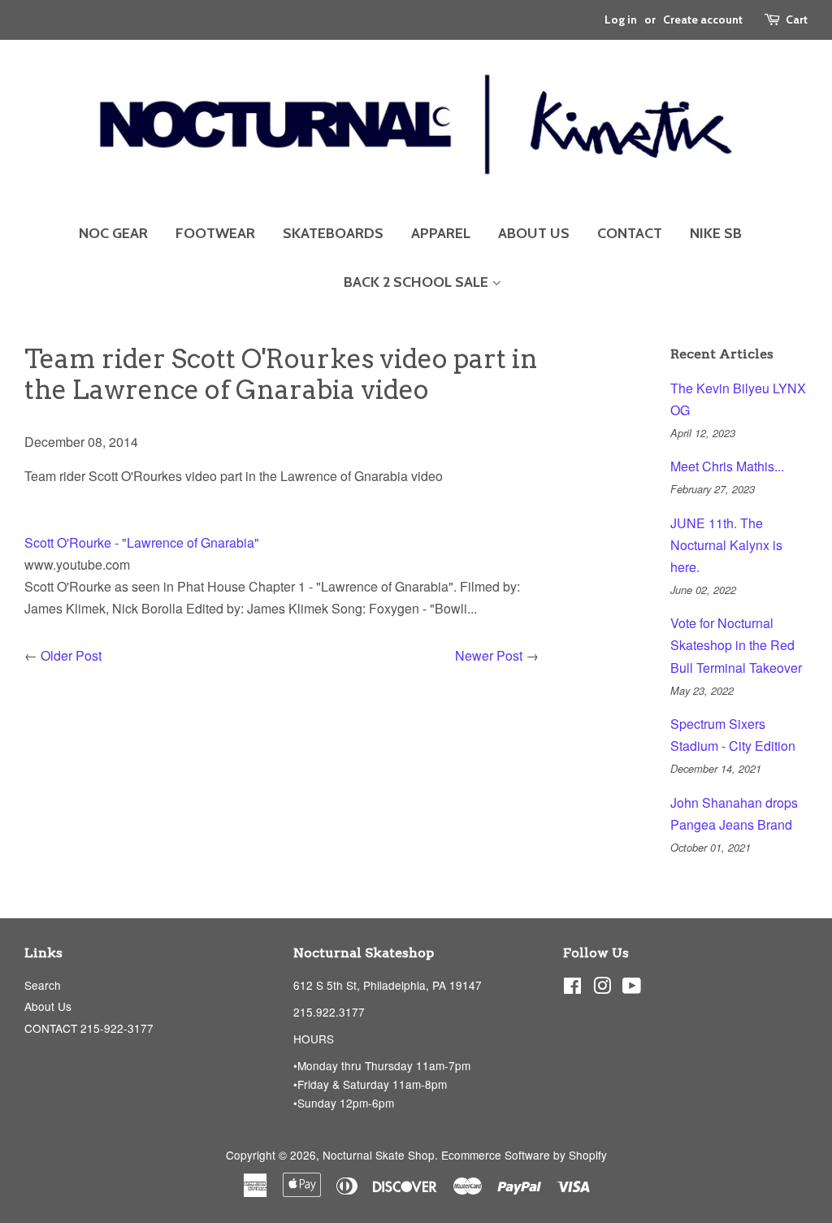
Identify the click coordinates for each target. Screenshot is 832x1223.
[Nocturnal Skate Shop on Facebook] (572, 988)
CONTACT (629, 233)
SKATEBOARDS (333, 233)
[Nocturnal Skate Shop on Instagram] (602, 988)
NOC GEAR (113, 233)
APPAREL (440, 233)
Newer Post (488, 655)
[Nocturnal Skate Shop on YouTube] (631, 988)
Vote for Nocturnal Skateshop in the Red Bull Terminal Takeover (736, 645)
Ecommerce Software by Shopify (524, 1155)
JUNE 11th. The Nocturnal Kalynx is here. (726, 545)
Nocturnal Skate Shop (379, 1155)
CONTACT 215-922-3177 (89, 1028)
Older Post (71, 655)
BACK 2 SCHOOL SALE (418, 282)
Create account (703, 19)
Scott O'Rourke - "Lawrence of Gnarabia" (141, 542)
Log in (620, 19)
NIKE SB (716, 233)
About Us (48, 1006)
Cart (797, 19)
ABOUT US (534, 233)
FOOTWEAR (215, 233)
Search (42, 985)
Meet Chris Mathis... (727, 466)
